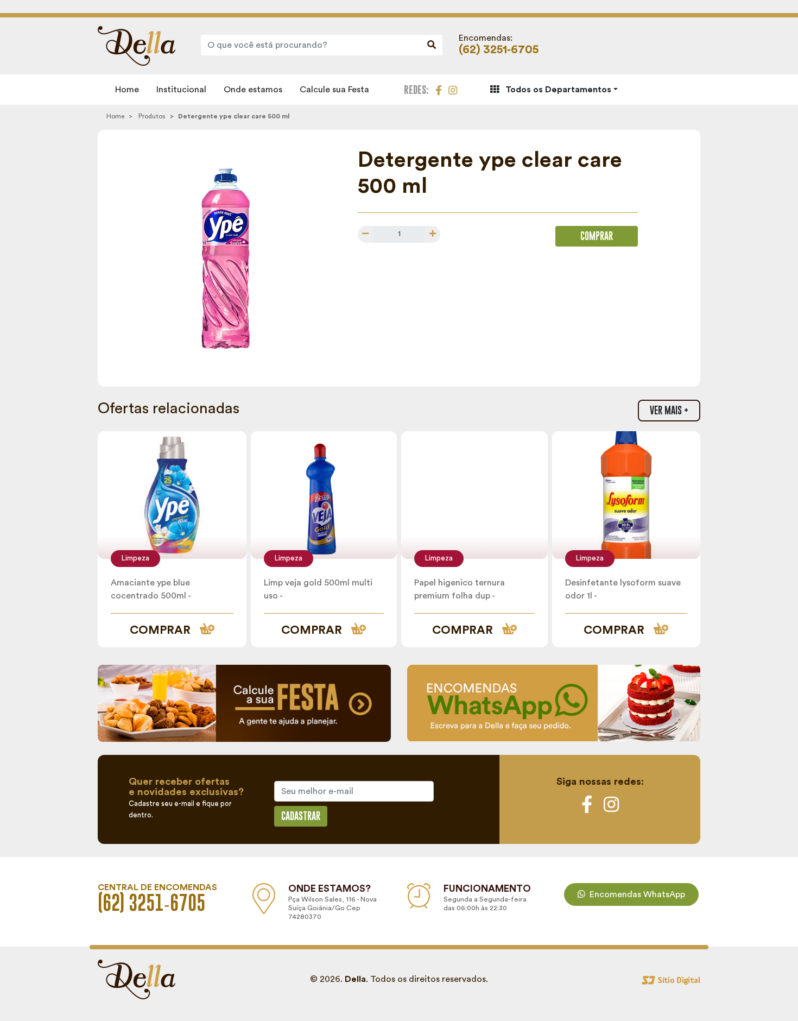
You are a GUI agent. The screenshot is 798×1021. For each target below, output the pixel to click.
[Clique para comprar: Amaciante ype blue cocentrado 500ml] (172, 495)
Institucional (181, 89)
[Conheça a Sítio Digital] (671, 979)
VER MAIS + (669, 410)
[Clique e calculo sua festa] (244, 702)
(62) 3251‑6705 (499, 49)
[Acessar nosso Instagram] (452, 89)
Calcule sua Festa (334, 89)
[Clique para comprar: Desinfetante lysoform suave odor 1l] (626, 495)
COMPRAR (596, 236)
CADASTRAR (300, 816)
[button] (554, 89)
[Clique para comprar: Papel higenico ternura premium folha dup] (474, 495)
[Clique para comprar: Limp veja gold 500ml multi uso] (324, 495)
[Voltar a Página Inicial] (136, 45)
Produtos (152, 116)
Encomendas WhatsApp (637, 894)
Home (127, 89)
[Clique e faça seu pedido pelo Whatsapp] (553, 702)
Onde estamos (253, 89)
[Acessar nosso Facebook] (438, 89)
